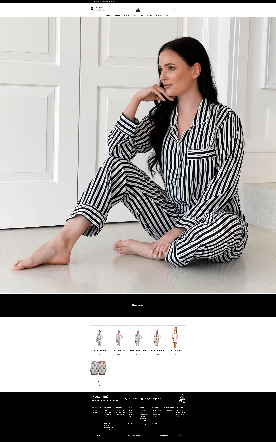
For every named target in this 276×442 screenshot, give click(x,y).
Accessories (94, 410)
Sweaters (130, 421)
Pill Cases (106, 421)
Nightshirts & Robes (120, 410)
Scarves (130, 418)
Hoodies (130, 416)
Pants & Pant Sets (120, 414)
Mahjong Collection (180, 418)
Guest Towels (143, 420)
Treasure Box (143, 427)
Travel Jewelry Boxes (108, 427)
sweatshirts (130, 423)
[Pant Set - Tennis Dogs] (119, 337)
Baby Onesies (131, 414)
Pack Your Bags (179, 410)
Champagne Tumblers (157, 410)
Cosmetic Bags (107, 412)
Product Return (96, 435)
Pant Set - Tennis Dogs (119, 350)
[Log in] (178, 9)
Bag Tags (106, 410)
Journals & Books (108, 414)
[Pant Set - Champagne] (157, 337)
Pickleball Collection (180, 412)
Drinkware (94, 412)
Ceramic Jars (143, 410)
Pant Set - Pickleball (100, 350)
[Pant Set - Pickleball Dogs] (138, 337)
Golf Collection (179, 416)
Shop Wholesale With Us (100, 8)
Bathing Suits (131, 412)
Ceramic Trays (143, 412)
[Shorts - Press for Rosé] (99, 368)
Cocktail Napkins (156, 414)
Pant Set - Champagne (157, 350)
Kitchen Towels (143, 422)
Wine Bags (154, 423)
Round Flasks (155, 416)
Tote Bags (106, 425)
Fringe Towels (143, 418)
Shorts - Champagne (176, 350)
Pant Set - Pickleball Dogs (138, 350)
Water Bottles (155, 421)
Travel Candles (143, 424)
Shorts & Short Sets (120, 412)
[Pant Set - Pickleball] (99, 337)
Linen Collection (107, 429)
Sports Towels (107, 423)
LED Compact (107, 418)
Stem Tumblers (155, 418)
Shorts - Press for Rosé (99, 382)
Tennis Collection (180, 414)
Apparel (130, 410)
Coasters (154, 412)
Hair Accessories (159, 15)
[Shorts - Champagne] (176, 337)
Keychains (106, 416)
